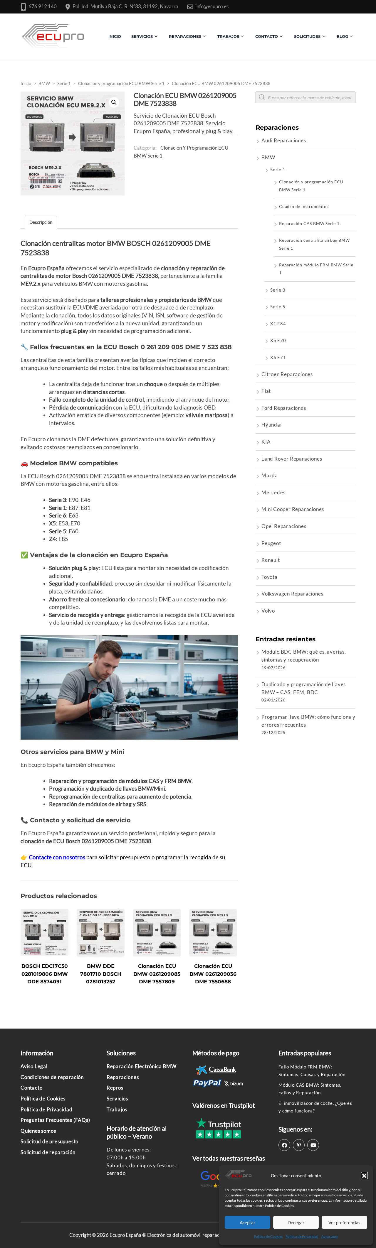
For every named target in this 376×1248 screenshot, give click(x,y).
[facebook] (284, 1145)
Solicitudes (307, 36)
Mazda (269, 475)
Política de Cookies (268, 1236)
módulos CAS (142, 780)
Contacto (31, 1088)
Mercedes (273, 492)
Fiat (266, 391)
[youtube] (313, 1145)
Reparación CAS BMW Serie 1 (309, 223)
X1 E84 (278, 323)
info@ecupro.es (212, 6)
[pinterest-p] (299, 1145)
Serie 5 (278, 306)
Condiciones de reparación (52, 1077)
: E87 (63, 507)
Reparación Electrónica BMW (142, 1066)
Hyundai (271, 425)
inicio (114, 36)
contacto (266, 36)
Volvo (268, 611)
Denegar (296, 1222)
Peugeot (271, 543)
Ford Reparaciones (283, 408)
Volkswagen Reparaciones (292, 594)
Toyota (269, 577)
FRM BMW (178, 780)
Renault (270, 560)
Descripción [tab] (40, 222)
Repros (115, 1088)
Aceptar (247, 1222)
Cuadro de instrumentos (304, 206)
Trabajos (228, 36)
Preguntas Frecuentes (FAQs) (55, 1120)
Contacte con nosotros (57, 857)
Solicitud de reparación (48, 1152)
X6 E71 (278, 357)
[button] (364, 1175)
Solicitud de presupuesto (49, 1141)
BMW (268, 157)
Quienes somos (38, 1131)
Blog (342, 36)
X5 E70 (278, 340)
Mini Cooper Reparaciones (292, 509)
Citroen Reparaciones (287, 374)
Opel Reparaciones (283, 526)
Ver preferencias (344, 1222)
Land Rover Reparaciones (291, 459)
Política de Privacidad (302, 1236)
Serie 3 (278, 289)
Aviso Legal (329, 1236)
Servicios (142, 36)
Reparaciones (185, 36)
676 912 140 (42, 6)
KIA (266, 442)
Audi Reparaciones (283, 140)
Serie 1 (278, 169)
